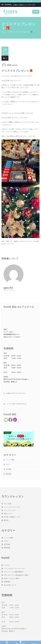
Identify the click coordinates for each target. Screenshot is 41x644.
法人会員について (10, 585)
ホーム (3, 32)
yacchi (14, 65)
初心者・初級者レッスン (12, 517)
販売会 (6, 520)
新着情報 (8, 474)
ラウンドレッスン (10, 510)
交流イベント (8, 514)
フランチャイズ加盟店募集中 (14, 572)
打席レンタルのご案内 (11, 578)
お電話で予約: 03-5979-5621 (16, 393)
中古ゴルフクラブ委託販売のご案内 (16, 575)
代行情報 (8, 469)
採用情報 (8, 5)
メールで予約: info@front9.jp (16, 404)
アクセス (7, 565)
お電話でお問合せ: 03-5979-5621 (24, 5)
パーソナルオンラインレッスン (14, 568)
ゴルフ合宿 (7, 504)
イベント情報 (10, 460)
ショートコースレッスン (12, 507)
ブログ (11, 32)
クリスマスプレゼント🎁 (17, 70)
